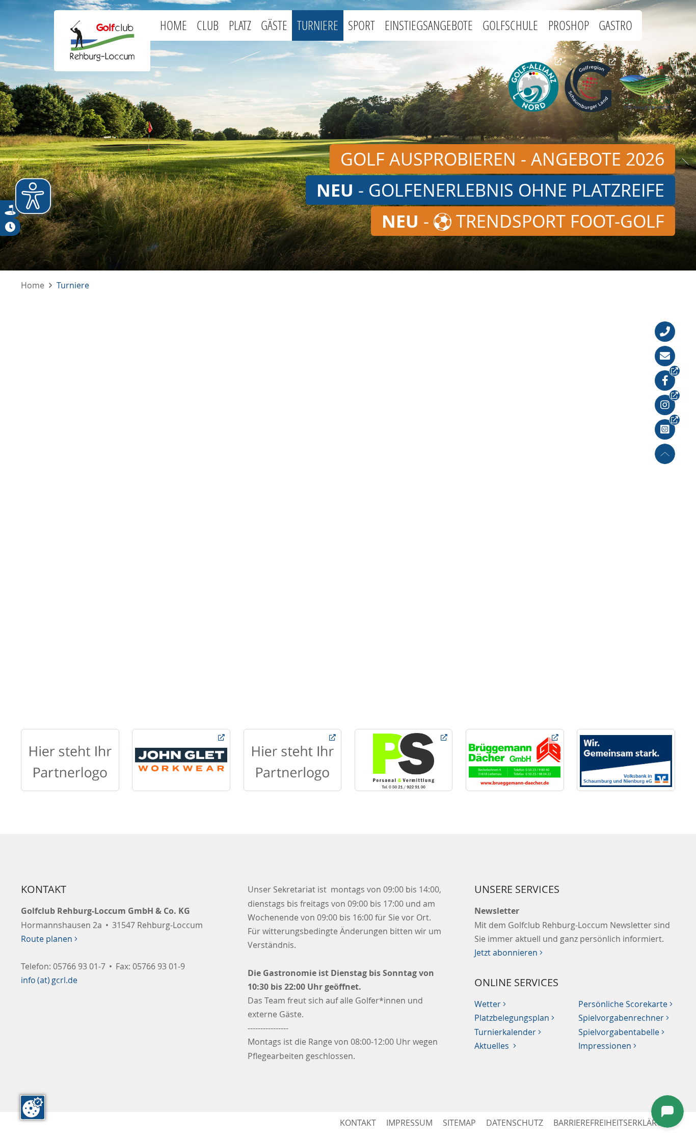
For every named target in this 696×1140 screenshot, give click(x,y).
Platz (240, 25)
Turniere (317, 25)
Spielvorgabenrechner (623, 1017)
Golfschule (510, 25)
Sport (361, 25)
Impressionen (607, 1045)
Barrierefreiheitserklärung (614, 1122)
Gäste (274, 25)
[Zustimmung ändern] (32, 1107)
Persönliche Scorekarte (625, 1004)
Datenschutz (514, 1122)
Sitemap (459, 1122)
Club (208, 25)
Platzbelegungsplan (514, 1017)
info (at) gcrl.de (49, 980)
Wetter (490, 1004)
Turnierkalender (507, 1032)
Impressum (409, 1122)
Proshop (568, 25)
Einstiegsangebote (429, 25)
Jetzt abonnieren (508, 952)
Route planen (49, 938)
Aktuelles (495, 1045)
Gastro (615, 25)
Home (173, 25)
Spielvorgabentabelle (621, 1032)
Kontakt (358, 1122)
